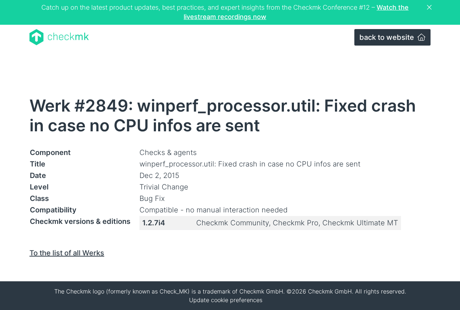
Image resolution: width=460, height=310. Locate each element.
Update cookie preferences (225, 300)
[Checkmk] (59, 37)
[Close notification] (430, 7)
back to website (387, 37)
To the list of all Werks (66, 253)
